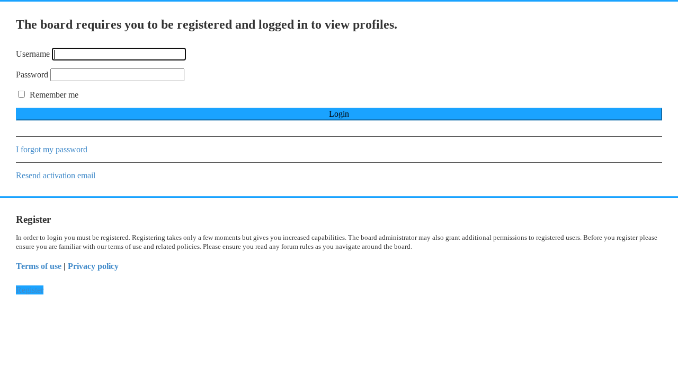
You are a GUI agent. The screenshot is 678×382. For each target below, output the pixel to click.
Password (32, 74)
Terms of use (38, 266)
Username (33, 53)
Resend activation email (55, 175)
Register (29, 289)
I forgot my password (51, 149)
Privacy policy (93, 266)
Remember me (53, 94)
